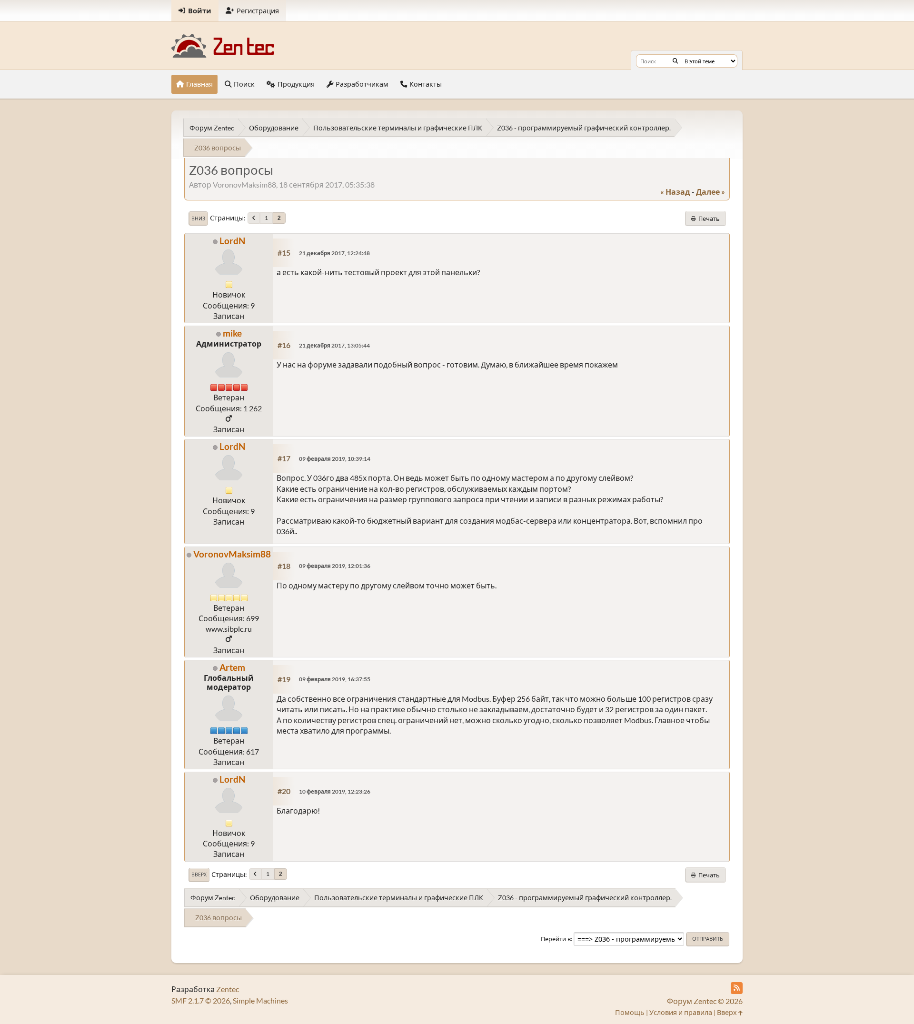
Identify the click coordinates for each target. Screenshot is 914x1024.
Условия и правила (680, 1012)
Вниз (198, 218)
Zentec (227, 989)
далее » (710, 191)
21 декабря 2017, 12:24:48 (334, 253)
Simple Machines (260, 1000)
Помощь (630, 1012)
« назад (675, 191)
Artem (232, 667)
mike (232, 333)
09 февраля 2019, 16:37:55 (334, 679)
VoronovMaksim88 (232, 553)
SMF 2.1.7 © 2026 (200, 1000)
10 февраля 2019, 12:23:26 (334, 791)
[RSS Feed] (737, 988)
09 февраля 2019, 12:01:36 (334, 566)
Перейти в (556, 939)
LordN (232, 240)
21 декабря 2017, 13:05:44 (334, 345)
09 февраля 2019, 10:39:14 (334, 459)
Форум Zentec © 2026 (705, 1000)
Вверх (199, 874)
